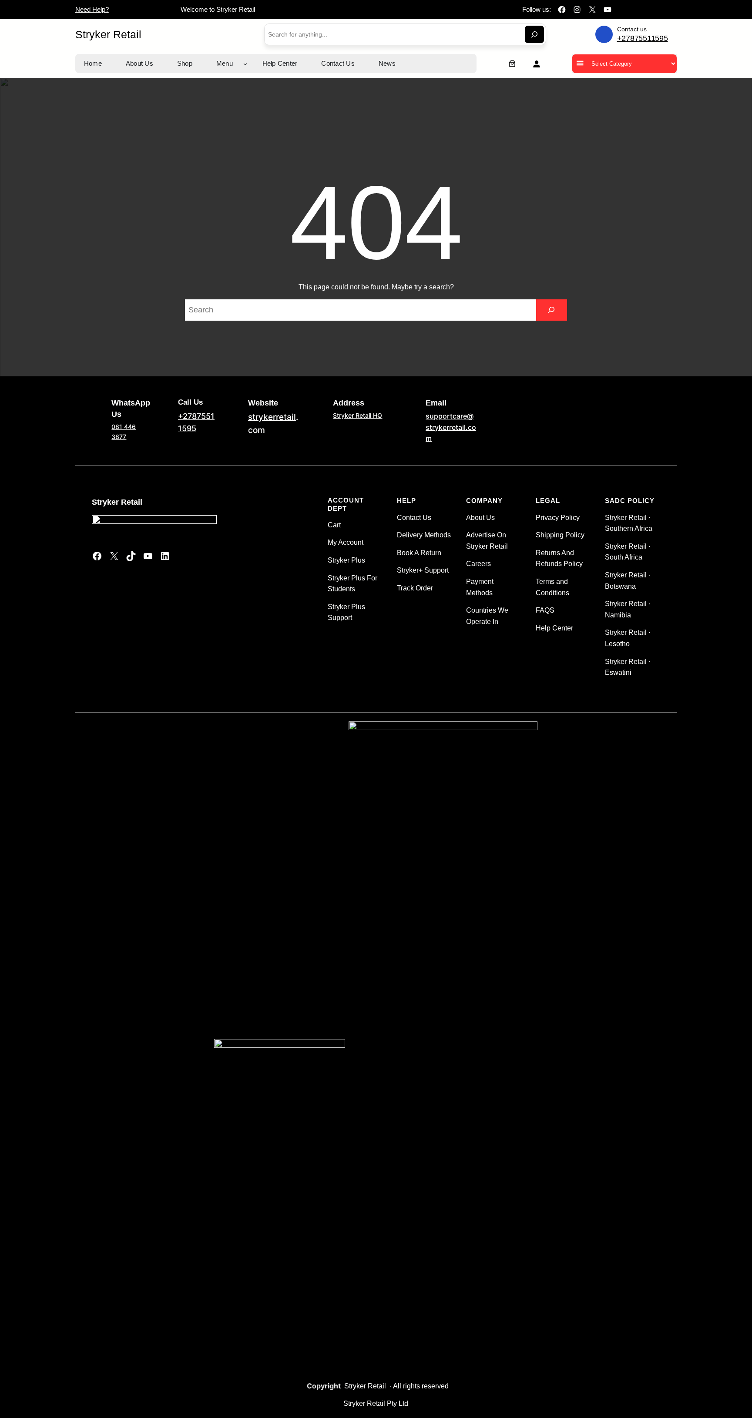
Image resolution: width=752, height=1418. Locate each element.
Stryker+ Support (423, 570)
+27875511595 (642, 38)
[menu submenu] (245, 64)
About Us (480, 517)
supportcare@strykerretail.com (451, 427)
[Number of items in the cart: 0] (512, 63)
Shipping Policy (560, 535)
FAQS (545, 610)
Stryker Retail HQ (357, 415)
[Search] (534, 34)
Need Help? (92, 9)
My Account (345, 542)
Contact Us (414, 517)
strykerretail (272, 417)
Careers (478, 563)
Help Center (554, 628)
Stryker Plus (346, 560)
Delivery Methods (424, 535)
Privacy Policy (558, 517)
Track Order (415, 588)
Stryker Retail (108, 34)
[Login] (536, 64)
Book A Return (419, 552)
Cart (334, 525)
